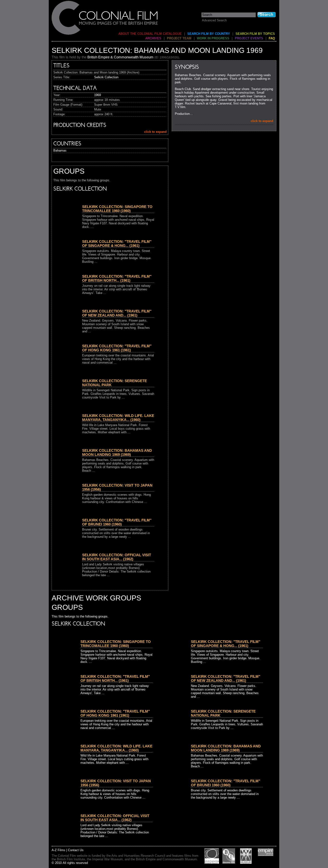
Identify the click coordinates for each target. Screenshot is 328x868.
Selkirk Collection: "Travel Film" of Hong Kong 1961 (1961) (117, 348)
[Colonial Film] (105, 34)
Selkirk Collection (106, 77)
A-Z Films (58, 850)
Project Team (179, 38)
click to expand (262, 121)
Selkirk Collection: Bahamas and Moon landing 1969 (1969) (117, 452)
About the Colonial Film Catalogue (150, 34)
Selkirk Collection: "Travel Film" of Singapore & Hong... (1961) (117, 243)
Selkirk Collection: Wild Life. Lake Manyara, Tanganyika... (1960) (118, 418)
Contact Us (76, 850)
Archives (153, 38)
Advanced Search (214, 20)
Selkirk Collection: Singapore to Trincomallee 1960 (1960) (117, 209)
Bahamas (60, 150)
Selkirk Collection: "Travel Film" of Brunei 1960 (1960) (117, 522)
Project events (249, 38)
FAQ (272, 38)
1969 (97, 95)
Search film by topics (255, 34)
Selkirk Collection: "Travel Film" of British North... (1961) (117, 278)
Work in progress (213, 38)
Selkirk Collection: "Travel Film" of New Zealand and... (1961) (117, 313)
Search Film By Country (208, 34)
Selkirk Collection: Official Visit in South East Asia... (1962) (116, 557)
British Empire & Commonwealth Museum (120, 57)
